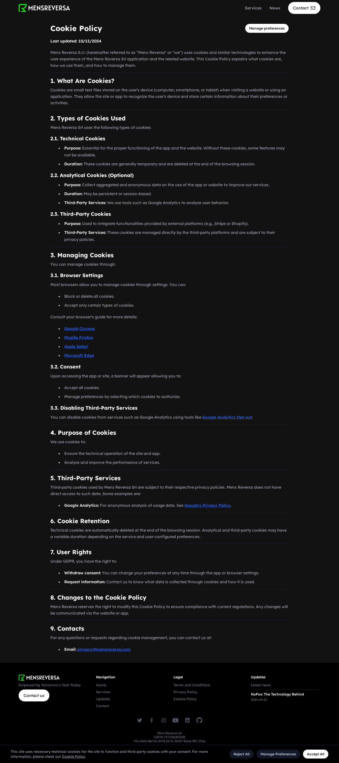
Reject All (242, 754)
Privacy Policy (185, 692)
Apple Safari (76, 346)
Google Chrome (79, 328)
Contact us (34, 695)
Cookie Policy (185, 699)
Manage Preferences (278, 754)
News (275, 7)
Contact (102, 706)
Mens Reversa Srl (169, 733)
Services (253, 7)
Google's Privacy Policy (207, 505)
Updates (103, 699)
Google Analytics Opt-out (227, 417)
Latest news (261, 685)
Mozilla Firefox (78, 337)
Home (101, 685)
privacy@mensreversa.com (104, 649)
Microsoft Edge (79, 355)
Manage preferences (267, 28)
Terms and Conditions (191, 685)
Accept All (315, 754)
